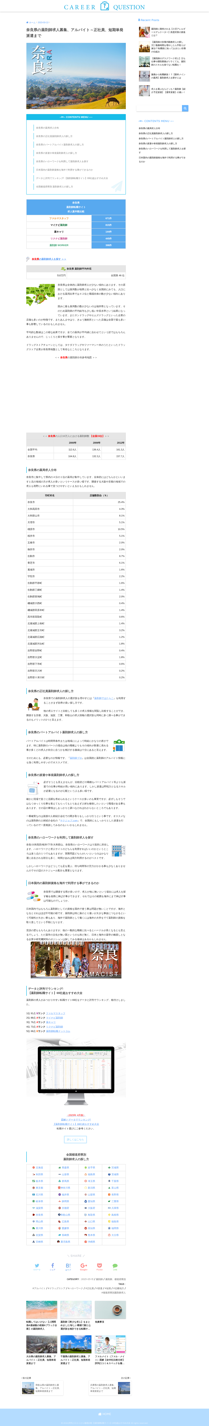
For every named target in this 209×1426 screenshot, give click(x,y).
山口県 (91, 1221)
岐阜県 (39, 1201)
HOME (106, 1414)
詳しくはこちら (75, 1139)
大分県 (115, 1235)
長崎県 (65, 1235)
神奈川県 (65, 1187)
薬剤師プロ (76, 758)
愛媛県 (65, 1228)
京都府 (65, 1208)
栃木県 (39, 1181)
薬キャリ (51, 1022)
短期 (108, 1288)
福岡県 (115, 1228)
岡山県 (39, 1221)
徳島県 (115, 1221)
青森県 (65, 1167)
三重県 (115, 1201)
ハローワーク (76, 1288)
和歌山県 (65, 1215)
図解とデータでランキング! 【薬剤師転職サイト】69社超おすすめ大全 (76, 1120)
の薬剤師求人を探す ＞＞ (49, 259)
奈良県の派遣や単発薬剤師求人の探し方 (56, 153)
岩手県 (91, 1167)
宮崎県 (39, 1241)
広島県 (65, 1221)
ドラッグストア (57, 1288)
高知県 (91, 1228)
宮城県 (115, 1167)
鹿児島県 (65, 1241)
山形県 (65, 1174)
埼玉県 (91, 1181)
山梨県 (91, 1194)
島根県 (115, 1215)
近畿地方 (119, 1288)
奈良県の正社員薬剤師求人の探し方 (54, 136)
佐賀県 (39, 1235)
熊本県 (91, 1235)
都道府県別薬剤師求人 (114, 1292)
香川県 (39, 1228)
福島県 (91, 1174)
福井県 (65, 1194)
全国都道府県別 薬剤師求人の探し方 (54, 186)
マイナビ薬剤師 (54, 1017)
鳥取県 (91, 1215)
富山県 (115, 1187)
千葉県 (115, 1181)
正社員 (90, 1288)
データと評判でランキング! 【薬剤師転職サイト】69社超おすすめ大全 (72, 178)
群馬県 (65, 1181)
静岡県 (65, 1201)
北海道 (39, 1167)
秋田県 (39, 1174)
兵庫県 (115, 1208)
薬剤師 (99, 1279)
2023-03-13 (87, 1279)
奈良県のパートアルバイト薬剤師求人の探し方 (60, 144)
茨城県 (115, 1174)
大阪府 (91, 1208)
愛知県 (91, 1201)
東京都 (39, 1187)
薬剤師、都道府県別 (115, 1279)
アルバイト (39, 1288)
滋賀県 (39, 1208)
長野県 (115, 1194)
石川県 (39, 1194)
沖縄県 (91, 1241)
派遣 (100, 1288)
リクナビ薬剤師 (54, 1026)
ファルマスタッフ (55, 1013)
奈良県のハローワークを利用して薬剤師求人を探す (62, 161)
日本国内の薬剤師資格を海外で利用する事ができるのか (64, 169)
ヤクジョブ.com (68, 820)
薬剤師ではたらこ (104, 698)
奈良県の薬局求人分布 (47, 127)
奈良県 (39, 1215)
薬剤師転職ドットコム (58, 1031)
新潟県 (91, 1187)
